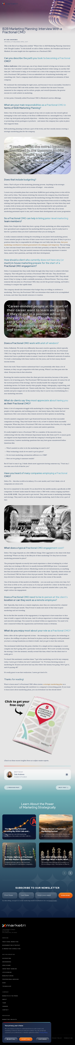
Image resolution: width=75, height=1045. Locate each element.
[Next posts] (70, 873)
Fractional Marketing (10, 941)
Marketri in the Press (10, 996)
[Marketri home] (10, 4)
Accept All (26, 1039)
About (4, 999)
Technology (6, 986)
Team (4, 1002)
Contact (5, 1009)
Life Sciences (7, 972)
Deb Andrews (12, 39)
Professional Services (10, 979)
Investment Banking (9, 968)
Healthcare (6, 965)
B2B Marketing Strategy (11, 945)
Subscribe (65, 895)
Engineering (6, 961)
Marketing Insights (9, 1019)
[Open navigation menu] (70, 4)
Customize (42, 1039)
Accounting (6, 958)
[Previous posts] (64, 873)
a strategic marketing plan (52, 684)
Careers (5, 1006)
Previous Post (13, 787)
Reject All (11, 1039)
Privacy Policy (52, 900)
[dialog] (26, 1032)
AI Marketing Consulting (11, 948)
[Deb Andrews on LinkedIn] (67, 774)
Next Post (63, 787)
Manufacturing (8, 975)
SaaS (4, 982)
